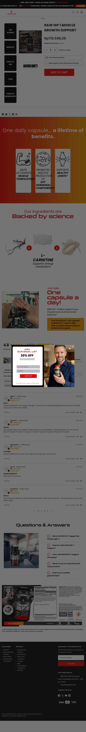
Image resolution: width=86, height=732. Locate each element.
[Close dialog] (73, 347)
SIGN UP (28, 376)
